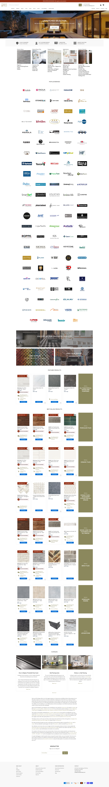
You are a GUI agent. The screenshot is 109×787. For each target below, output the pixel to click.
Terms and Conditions (39, 771)
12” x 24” (73, 732)
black (35, 727)
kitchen (37, 713)
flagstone (35, 708)
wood (44, 715)
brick (41, 715)
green (35, 728)
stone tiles (52, 708)
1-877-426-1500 (87, 4)
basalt (67, 710)
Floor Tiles (65, 71)
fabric (54, 715)
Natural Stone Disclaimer (59, 768)
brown (54, 727)
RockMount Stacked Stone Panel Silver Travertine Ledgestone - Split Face (39, 633)
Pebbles (18, 69)
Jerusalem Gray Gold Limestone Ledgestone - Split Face (69, 633)
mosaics (38, 715)
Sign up (65, 752)
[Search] (80, 5)
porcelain (57, 712)
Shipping (17, 769)
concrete (46, 715)
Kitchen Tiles (65, 67)
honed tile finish (73, 733)
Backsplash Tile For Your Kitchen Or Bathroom (70, 70)
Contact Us (18, 776)
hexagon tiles (47, 720)
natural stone (64, 707)
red (72, 727)
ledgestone (74, 708)
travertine (70, 708)
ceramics (52, 712)
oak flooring (88, 676)
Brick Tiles (50, 71)
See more (54, 692)
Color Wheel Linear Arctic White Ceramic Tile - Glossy (69, 461)
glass (49, 712)
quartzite (64, 710)
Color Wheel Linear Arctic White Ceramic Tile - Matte (53, 461)
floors (64, 713)
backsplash (41, 713)
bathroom (51, 713)
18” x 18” (35, 733)
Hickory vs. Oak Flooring (80, 673)
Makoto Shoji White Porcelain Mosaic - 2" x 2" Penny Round (70, 496)
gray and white (48, 727)
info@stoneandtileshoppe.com (89, 5)
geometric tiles (69, 723)
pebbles (41, 708)
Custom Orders (19, 774)
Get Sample (23, 401)
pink (32, 728)
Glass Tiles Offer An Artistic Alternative (84, 67)
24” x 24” (41, 733)
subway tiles (34, 715)
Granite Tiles (35, 69)
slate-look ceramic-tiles (66, 716)
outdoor (74, 707)
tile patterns (56, 723)
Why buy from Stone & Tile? (41, 768)
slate (48, 710)
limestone (60, 710)
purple (74, 727)
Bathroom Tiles (66, 65)
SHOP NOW (54, 27)
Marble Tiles (35, 70)
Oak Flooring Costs (54, 673)
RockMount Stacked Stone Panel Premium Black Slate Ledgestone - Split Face (23, 633)
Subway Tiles (50, 65)
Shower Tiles (66, 66)
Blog (56, 773)
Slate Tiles (34, 67)
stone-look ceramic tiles (55, 716)
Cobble (18, 67)
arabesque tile (34, 720)
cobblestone (46, 708)
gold (52, 727)
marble (33, 710)
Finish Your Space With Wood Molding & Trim (84, 75)
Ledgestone (34, 66)
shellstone (52, 710)
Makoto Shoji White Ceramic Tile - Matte (39, 461)
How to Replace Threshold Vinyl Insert (28, 673)
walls (60, 713)
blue (39, 728)
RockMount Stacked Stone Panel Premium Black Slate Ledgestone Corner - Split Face (54, 633)
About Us (37, 774)
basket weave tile (41, 720)
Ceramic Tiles (81, 65)
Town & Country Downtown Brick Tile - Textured (54, 565)
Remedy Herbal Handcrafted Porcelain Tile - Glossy (69, 428)
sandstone (56, 710)
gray (44, 727)
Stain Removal (57, 771)
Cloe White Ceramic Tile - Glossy (21, 388)
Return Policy (18, 771)
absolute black (44, 710)
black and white (40, 727)
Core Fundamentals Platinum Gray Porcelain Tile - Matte (54, 428)
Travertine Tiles (35, 65)
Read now (28, 689)
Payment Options (19, 773)
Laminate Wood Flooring (83, 71)
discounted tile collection (48, 738)
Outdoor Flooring (66, 74)
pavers (38, 708)
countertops (46, 713)
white (33, 727)
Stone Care (57, 769)
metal (50, 715)
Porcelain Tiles (81, 69)
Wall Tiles (65, 73)
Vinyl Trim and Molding (83, 73)
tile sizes (70, 722)
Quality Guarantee (39, 769)
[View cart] (103, 5)
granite (36, 710)
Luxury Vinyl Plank (82, 70)
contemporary (58, 720)
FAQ (17, 768)
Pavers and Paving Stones (22, 66)
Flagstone (19, 65)
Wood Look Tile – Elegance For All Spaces (54, 67)
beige (57, 727)
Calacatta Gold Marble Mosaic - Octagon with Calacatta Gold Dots (39, 496)
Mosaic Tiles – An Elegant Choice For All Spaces (53, 69)
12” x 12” (70, 732)
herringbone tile (74, 718)
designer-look (63, 715)
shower (54, 713)
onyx (74, 710)
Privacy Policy (38, 773)
